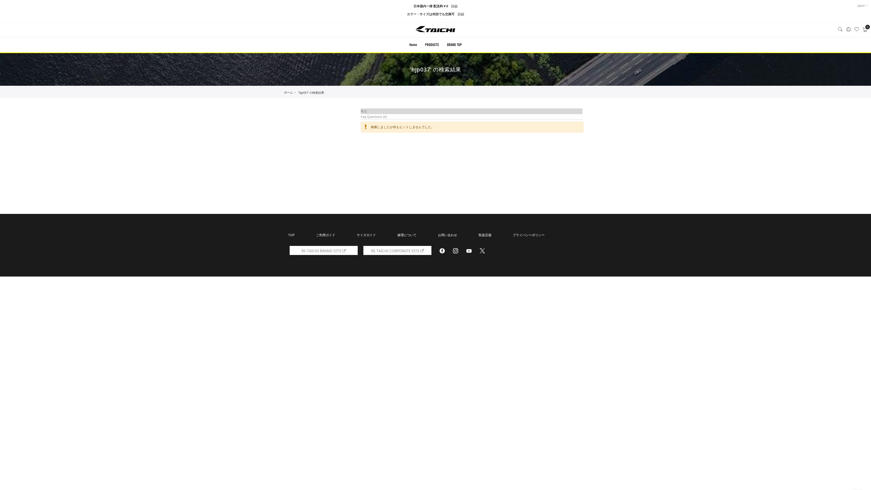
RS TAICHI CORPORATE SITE (395, 250)
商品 (364, 111)
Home (413, 45)
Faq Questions (374, 117)
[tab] (471, 111)
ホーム (288, 92)
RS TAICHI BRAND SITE (321, 250)
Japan (862, 5)
